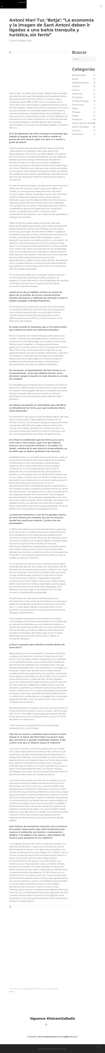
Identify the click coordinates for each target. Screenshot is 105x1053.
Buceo (75, 79)
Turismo (76, 130)
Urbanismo (77, 134)
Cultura (75, 90)
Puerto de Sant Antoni (83, 123)
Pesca (75, 108)
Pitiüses (76, 112)
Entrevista (77, 97)
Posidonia (77, 119)
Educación (77, 93)
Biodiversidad (79, 75)
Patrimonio (78, 104)
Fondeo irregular (80, 101)
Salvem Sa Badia (80, 127)
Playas (75, 116)
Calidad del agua (80, 82)
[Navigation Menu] (101, 6)
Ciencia (75, 86)
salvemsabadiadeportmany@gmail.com (58, 1036)
